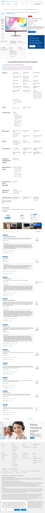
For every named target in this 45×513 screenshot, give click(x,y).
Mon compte (14, 445)
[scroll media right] (42, 225)
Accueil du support (25, 445)
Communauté (35, 445)
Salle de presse (14, 461)
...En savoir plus (12, 56)
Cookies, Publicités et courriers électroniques (8, 472)
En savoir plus (39, 46)
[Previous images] (2, 18)
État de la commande (15, 447)
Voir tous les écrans (32, 31)
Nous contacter (35, 447)
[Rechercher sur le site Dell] (21, 1)
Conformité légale (18, 472)
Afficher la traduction (6, 240)
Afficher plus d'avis (6, 418)
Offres (2, 461)
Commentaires (27, 12)
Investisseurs (14, 459)
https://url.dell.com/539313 (19, 247)
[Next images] (2, 32)
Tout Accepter (23, 509)
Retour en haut (30, 418)
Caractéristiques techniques (10, 12)
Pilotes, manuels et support (34, 12)
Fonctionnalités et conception (20, 12)
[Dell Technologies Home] (5, 1)
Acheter (32, 46)
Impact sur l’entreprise (15, 464)
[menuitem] (10, 4)
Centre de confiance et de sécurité (37, 460)
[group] (16, 27)
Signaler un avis (11, 252)
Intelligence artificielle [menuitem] (2, 4)
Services (3, 459)
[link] (32, 1)
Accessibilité (24, 472)
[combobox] (16, 1)
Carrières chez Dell (14, 456)
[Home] (2, 9)
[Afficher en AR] (2, 37)
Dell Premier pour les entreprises (39, 4)
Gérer (6, 509)
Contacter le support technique (26, 447)
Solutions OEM (24, 456)
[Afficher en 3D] (2, 34)
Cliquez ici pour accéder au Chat (34, 496)
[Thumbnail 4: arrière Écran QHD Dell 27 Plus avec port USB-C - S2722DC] (2, 29)
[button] (26, 1)
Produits (3, 456)
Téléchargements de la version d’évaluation (37, 462)
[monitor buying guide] (2, 12)
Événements (34, 456)
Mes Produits (14, 450)
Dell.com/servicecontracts (33, 485)
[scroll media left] (2, 225)
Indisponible (30, 16)
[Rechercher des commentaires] (18, 231)
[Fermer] (26, 501)
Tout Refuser (17, 509)
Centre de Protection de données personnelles (37, 458)
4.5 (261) (34, 24)
